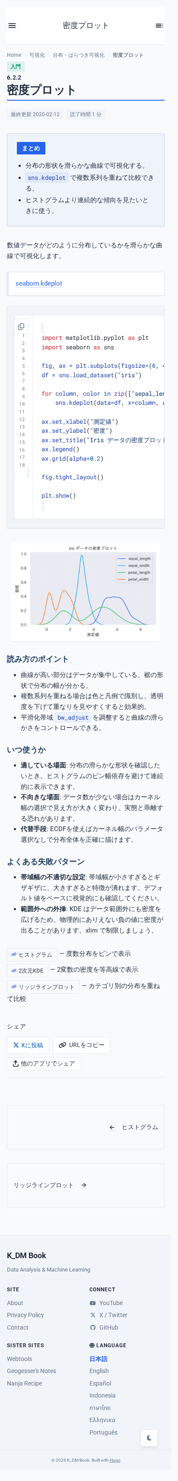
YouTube (110, 1302)
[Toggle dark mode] (149, 1438)
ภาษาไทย (100, 1407)
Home (14, 55)
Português (103, 1432)
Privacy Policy (25, 1315)
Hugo (115, 1460)
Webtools (19, 1358)
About (15, 1302)
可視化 (37, 55)
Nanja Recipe (24, 1383)
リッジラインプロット (47, 986)
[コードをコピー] (21, 326)
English (99, 1370)
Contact (18, 1327)
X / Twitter (112, 1315)
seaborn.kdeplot (39, 283)
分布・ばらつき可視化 (79, 55)
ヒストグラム (35, 954)
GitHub (108, 1327)
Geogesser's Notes (31, 1370)
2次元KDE (31, 970)
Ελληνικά (102, 1419)
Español (100, 1383)
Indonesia (102, 1395)
